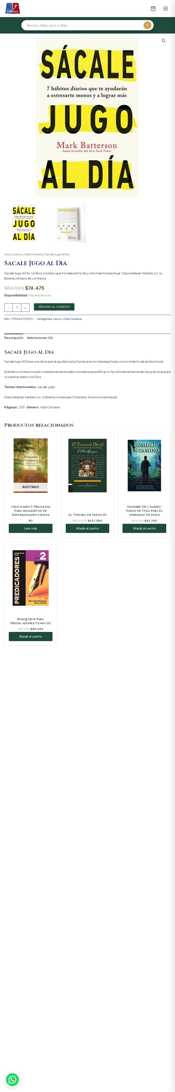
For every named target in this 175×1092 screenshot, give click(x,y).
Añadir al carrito (54, 307)
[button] (164, 40)
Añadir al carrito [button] (87, 528)
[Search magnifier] (147, 25)
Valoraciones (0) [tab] (40, 338)
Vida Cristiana (33, 254)
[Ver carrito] (153, 8)
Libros (18, 254)
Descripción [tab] (13, 338)
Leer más (30, 528)
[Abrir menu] (165, 8)
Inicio (8, 254)
